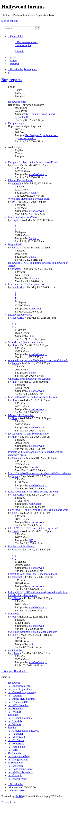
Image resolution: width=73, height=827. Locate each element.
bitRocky (16, 598)
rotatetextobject (16, 650)
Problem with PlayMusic (21, 546)
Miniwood (13, 613)
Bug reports (11, 79)
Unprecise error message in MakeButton (29, 378)
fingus (15, 476)
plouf (14, 165)
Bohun (15, 363)
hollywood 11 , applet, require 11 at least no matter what (38, 509)
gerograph (17, 577)
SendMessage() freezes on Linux (25, 342)
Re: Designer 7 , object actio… (41, 135)
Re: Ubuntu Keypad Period (40, 114)
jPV (14, 201)
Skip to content (9, 20)
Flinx (31, 336)
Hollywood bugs (17, 101)
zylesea (15, 653)
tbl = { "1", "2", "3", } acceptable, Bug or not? (33, 528)
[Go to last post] (46, 174)
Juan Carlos (18, 287)
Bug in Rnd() (15, 244)
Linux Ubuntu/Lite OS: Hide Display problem (33, 491)
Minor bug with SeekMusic (23, 217)
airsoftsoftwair (26, 138)
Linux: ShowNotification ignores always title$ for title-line (39, 473)
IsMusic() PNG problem (21, 415)
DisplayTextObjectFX (20, 314)
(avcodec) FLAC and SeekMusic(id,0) (28, 433)
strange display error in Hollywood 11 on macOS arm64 (38, 360)
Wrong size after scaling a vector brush (29, 198)
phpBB (19, 796)
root (14, 616)
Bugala (15, 220)
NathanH (23, 117)
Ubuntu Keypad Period (20, 180)
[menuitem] (26, 42)
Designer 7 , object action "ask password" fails (33, 162)
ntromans (16, 268)
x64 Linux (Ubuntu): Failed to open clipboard (32, 631)
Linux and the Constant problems (26, 284)
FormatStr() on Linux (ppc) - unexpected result (33, 573)
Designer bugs (16, 123)
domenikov (18, 458)
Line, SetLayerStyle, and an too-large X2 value (33, 397)
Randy (15, 549)
